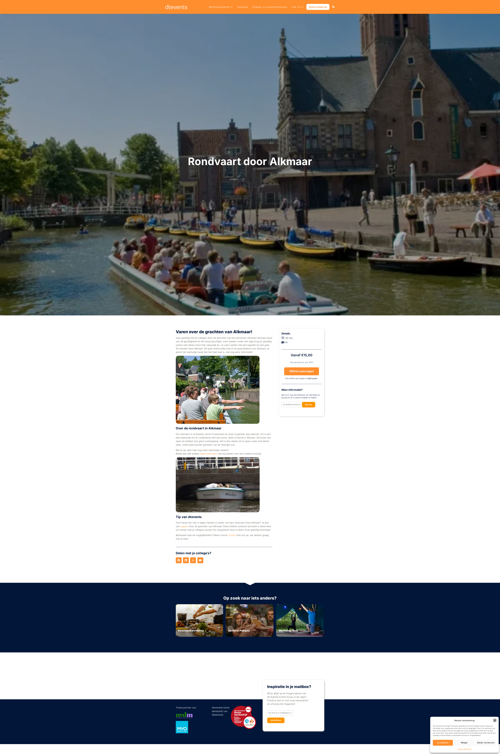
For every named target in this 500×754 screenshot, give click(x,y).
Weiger (464, 742)
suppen (184, 526)
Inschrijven (275, 720)
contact (232, 535)
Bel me (308, 404)
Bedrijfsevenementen (219, 7)
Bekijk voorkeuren (486, 742)
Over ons (296, 7)
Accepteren (443, 742)
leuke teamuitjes (209, 453)
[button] (494, 720)
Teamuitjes (242, 7)
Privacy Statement (464, 749)
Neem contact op (318, 7)
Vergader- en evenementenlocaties (269, 7)
